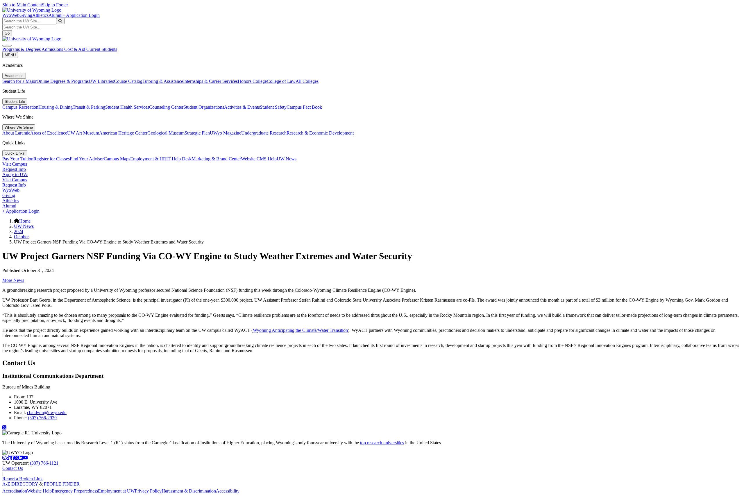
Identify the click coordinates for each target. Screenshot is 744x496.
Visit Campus (14, 164)
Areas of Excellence (48, 132)
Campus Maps (117, 158)
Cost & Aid (75, 49)
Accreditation (14, 490)
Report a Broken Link (22, 478)
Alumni (55, 15)
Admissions (53, 49)
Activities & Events (242, 107)
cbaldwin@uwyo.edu (47, 412)
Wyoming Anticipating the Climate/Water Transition (300, 330)
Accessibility (227, 490)
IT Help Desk (179, 158)
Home (25, 221)
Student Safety (273, 107)
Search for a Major (19, 81)
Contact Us (12, 468)
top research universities (382, 442)
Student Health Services (127, 107)
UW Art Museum (83, 132)
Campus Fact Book (304, 107)
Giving (25, 15)
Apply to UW (15, 174)
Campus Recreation (20, 107)
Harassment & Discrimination (189, 490)
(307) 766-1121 (44, 463)
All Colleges (307, 81)
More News (13, 280)
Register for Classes (51, 158)
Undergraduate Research (264, 132)
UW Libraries (101, 81)
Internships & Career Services (210, 81)
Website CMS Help (259, 158)
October (21, 236)
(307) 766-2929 (42, 417)
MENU (10, 55)
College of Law (281, 81)
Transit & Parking (89, 107)
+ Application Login (81, 15)
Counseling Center (166, 107)
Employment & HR (148, 158)
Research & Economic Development (320, 132)
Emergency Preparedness (75, 490)
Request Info (14, 169)
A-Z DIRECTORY (20, 483)
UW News (286, 158)
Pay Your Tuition (17, 158)
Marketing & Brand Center (216, 158)
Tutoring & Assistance (162, 81)
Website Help (39, 490)
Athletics (40, 15)
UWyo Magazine (225, 132)
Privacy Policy (148, 490)
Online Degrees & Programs (63, 81)
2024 (18, 231)
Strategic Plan (197, 132)
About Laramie (16, 132)
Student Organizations (203, 107)
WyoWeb (10, 15)
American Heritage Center (123, 132)
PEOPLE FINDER (62, 483)
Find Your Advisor (87, 158)
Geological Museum (166, 132)
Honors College (252, 81)
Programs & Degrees (22, 49)
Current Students (101, 49)
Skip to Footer (55, 4)
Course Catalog (128, 81)
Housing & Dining (55, 107)
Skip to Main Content (22, 4)
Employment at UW (116, 490)
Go (7, 33)
